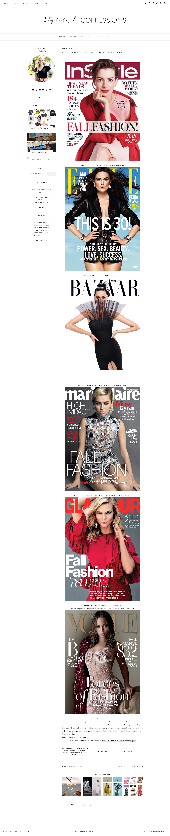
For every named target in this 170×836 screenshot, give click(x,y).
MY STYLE (99, 37)
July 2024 (41, 230)
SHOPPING (85, 37)
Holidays (42, 205)
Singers (75, 754)
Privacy (83, 831)
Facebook (105, 740)
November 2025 (41, 223)
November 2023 (41, 235)
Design (45, 3)
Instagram (132, 740)
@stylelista (94, 805)
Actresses (69, 749)
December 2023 (41, 233)
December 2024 (41, 225)
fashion (84, 749)
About (15, 3)
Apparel (77, 749)
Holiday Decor (41, 202)
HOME (108, 37)
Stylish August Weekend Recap (73, 765)
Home (6, 3)
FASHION (62, 37)
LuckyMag (84, 751)
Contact (34, 3)
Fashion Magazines (71, 751)
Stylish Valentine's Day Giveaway (42, 159)
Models (65, 753)
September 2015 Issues (79, 753)
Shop (23, 3)
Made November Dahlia (155, 831)
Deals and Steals (41, 197)
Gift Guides (42, 200)
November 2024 (41, 228)
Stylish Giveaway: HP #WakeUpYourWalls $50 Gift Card (42, 152)
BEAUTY (73, 37)
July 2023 (41, 240)
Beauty (42, 195)
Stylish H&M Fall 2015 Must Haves (130, 765)
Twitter (113, 740)
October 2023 (41, 238)
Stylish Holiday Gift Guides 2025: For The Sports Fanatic (42, 128)
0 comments (129, 751)
